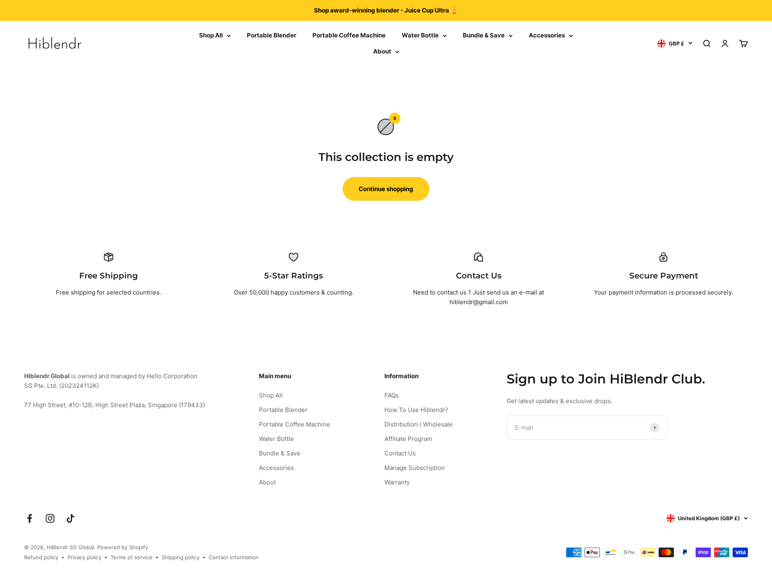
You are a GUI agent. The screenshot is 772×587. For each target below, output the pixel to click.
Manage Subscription (414, 468)
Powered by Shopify (122, 547)
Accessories (547, 35)
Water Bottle (420, 35)
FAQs (391, 395)
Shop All (211, 35)
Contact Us (400, 453)
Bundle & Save (484, 35)
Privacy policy (84, 557)
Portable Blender (271, 35)
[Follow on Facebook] (29, 518)
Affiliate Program (408, 439)
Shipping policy (180, 557)
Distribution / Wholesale (418, 424)
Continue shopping (386, 189)
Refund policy (41, 557)
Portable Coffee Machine (349, 35)
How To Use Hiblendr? (416, 410)
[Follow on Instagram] (50, 518)
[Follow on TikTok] (70, 518)
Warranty (397, 482)
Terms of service (131, 557)
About (382, 51)
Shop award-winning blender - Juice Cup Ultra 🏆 (386, 10)
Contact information (234, 557)
